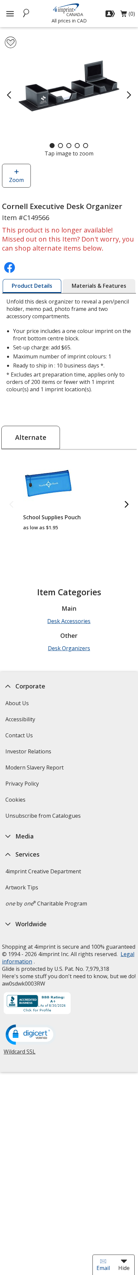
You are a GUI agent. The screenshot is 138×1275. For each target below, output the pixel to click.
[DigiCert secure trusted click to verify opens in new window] (31, 1035)
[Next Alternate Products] (126, 504)
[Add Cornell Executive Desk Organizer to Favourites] (10, 42)
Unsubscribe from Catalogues (43, 818)
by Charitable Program (46, 903)
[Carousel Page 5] (85, 145)
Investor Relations (29, 753)
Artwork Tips (21, 887)
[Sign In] (111, 14)
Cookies (16, 802)
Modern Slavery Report (35, 770)
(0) (127, 15)
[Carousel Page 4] (77, 145)
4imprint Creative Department (43, 871)
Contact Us (19, 735)
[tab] (32, 286)
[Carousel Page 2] (60, 145)
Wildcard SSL (20, 1054)
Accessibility (20, 719)
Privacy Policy (23, 786)
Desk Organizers (69, 648)
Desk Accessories (68, 621)
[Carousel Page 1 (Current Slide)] (52, 145)
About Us (17, 703)
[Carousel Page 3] (68, 145)
